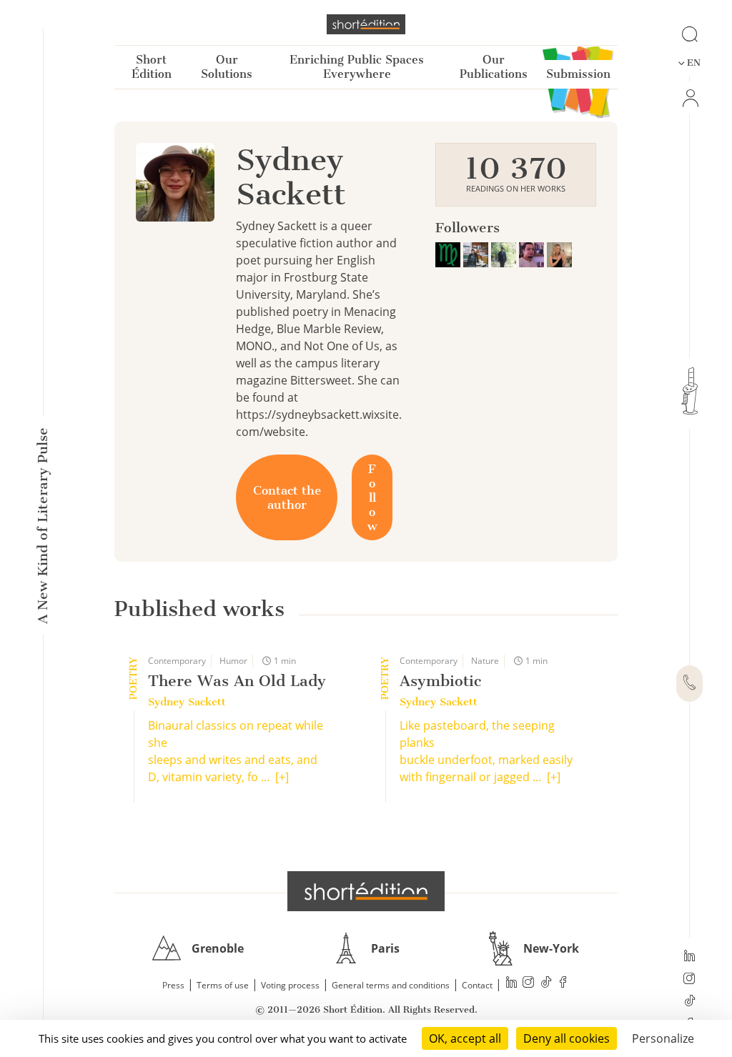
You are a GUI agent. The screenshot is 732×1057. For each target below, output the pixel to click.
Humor (233, 661)
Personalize (663, 1038)
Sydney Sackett (187, 701)
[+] (282, 777)
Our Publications (494, 67)
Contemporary (177, 661)
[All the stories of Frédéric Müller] (449, 253)
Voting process (290, 985)
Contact (477, 985)
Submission (578, 74)
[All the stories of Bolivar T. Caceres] (533, 253)
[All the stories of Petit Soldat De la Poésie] (477, 253)
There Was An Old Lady (237, 681)
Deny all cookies (566, 1038)
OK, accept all (465, 1038)
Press (173, 985)
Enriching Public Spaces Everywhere (357, 67)
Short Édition (152, 67)
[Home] (366, 24)
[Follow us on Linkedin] (689, 957)
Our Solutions (226, 67)
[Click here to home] (366, 891)
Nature (485, 661)
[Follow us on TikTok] (689, 1002)
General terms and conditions (391, 985)
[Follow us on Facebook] (563, 984)
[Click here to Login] (689, 98)
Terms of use (223, 985)
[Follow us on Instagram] (689, 979)
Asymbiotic (440, 681)
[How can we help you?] (689, 684)
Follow (372, 497)
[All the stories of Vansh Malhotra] (505, 253)
